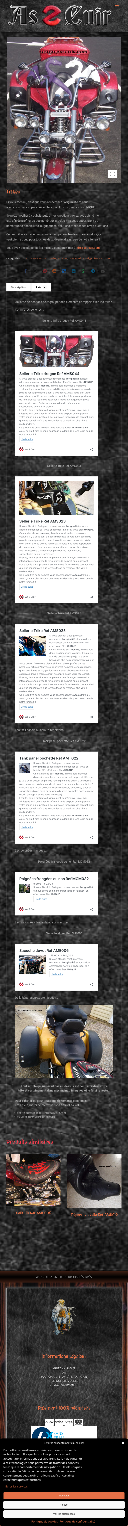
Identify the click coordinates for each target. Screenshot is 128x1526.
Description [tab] (18, 287)
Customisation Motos (37, 258)
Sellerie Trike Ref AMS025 (64, 613)
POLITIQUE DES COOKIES (64, 1381)
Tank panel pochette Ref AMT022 (64, 741)
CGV (64, 1372)
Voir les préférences (64, 1513)
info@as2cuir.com (88, 247)
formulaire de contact (41, 1117)
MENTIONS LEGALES (64, 1368)
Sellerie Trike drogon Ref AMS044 (64, 320)
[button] (123, 1442)
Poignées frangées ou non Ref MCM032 (64, 861)
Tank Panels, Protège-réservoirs (86, 258)
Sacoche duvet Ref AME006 (64, 933)
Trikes (108, 258)
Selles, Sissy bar (58, 258)
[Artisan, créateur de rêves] (59, 15)
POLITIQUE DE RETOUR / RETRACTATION (64, 1376)
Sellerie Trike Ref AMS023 (64, 466)
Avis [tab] (40, 287)
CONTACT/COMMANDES (64, 1385)
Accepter (64, 1495)
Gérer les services (16, 1486)
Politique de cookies (44, 1521)
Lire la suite (34, 1197)
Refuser (64, 1504)
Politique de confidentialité (77, 1521)
